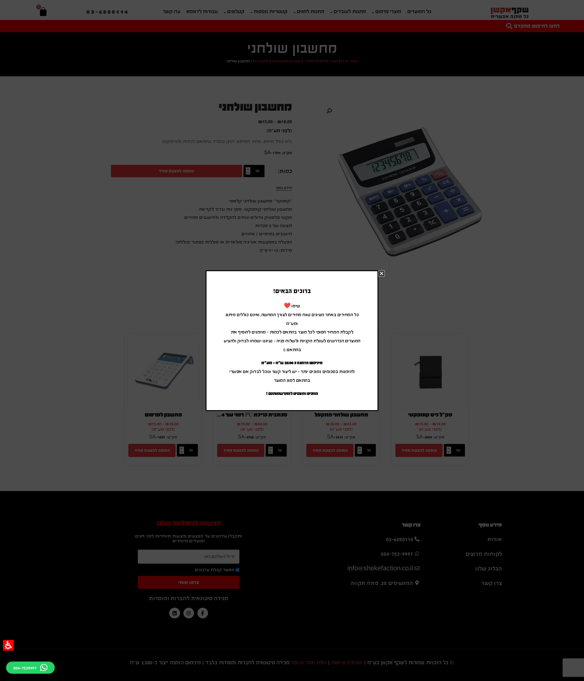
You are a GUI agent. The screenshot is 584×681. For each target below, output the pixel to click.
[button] (8, 645)
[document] (292, 340)
